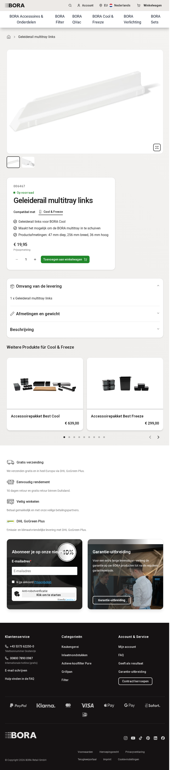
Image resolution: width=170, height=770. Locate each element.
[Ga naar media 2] (28, 162)
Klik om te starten (48, 595)
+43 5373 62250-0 (22, 646)
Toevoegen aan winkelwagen (62, 259)
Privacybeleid (42, 582)
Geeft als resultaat (130, 663)
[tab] (51, 212)
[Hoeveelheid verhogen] (35, 259)
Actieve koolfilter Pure (76, 663)
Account (87, 5)
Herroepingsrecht (109, 752)
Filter (65, 680)
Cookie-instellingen (128, 759)
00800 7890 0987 (21, 658)
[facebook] (163, 738)
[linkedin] (155, 738)
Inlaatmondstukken (74, 655)
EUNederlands (117, 5)
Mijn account (127, 646)
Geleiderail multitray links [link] (36, 37)
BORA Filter (60, 19)
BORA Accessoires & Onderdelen (26, 19)
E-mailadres (21, 561)
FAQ (121, 655)
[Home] (9, 37)
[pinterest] (148, 738)
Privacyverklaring (135, 752)
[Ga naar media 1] (13, 162)
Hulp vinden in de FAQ (19, 678)
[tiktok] (140, 738)
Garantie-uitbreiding (111, 600)
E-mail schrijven (16, 670)
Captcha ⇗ (66, 599)
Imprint (107, 759)
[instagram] (126, 738)
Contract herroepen (135, 681)
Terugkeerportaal (87, 759)
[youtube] (133, 738)
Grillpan (67, 671)
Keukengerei (70, 646)
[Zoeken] (70, 5)
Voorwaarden (85, 752)
